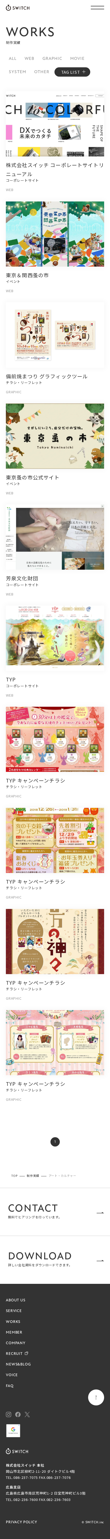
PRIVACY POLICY (21, 1522)
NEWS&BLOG (18, 1365)
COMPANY (16, 1343)
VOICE (12, 1375)
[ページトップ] (96, 1397)
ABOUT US (15, 1300)
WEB (29, 59)
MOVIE (77, 59)
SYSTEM (17, 72)
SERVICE (14, 1311)
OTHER (41, 72)
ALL (13, 59)
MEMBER (14, 1333)
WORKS (13, 1322)
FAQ (10, 1386)
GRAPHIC (52, 59)
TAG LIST (70, 72)
